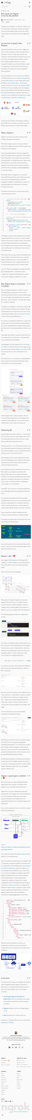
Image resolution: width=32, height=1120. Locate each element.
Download (3, 1079)
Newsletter (20, 1079)
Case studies (4, 1086)
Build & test (20, 1060)
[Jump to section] (30, 43)
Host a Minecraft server (24, 1066)
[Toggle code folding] (5, 200)
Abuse (2, 1092)
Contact (19, 1075)
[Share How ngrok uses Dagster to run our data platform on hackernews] (9, 1047)
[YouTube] (10, 1101)
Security (3, 1081)
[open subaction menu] (29, 6)
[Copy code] (29, 199)
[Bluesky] (6, 1101)
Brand (18, 1083)
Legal (18, 1088)
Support (3, 1090)
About (18, 1073)
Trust (2, 1083)
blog (8, 2)
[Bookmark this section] (28, 43)
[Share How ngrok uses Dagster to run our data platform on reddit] (19, 1047)
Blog (18, 1077)
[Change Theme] (2, 1115)
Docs (2, 1073)
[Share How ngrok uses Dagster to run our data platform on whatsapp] (22, 1047)
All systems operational (22, 1111)
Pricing (3, 1077)
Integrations (4, 1088)
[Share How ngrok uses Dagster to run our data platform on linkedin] (12, 1047)
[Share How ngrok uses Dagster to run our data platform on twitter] (16, 1047)
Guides (3, 1075)
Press (18, 1081)
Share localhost (5, 1064)
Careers (19, 1086)
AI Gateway (5, 1060)
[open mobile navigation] (29, 2)
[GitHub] (2, 1101)
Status (3, 1094)
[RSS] (12, 1101)
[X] (4, 1101)
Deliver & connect (22, 1064)
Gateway (3, 1062)
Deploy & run (20, 1062)
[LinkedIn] (8, 1101)
